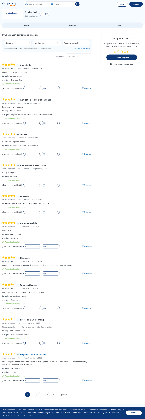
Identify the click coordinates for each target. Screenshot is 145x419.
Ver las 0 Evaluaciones (82, 48)
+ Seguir (44, 14)
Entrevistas (72, 25)
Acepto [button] (133, 413)
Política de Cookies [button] (25, 415)
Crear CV (136, 4)
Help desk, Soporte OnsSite (33, 354)
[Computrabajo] (9, 4)
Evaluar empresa (122, 57)
